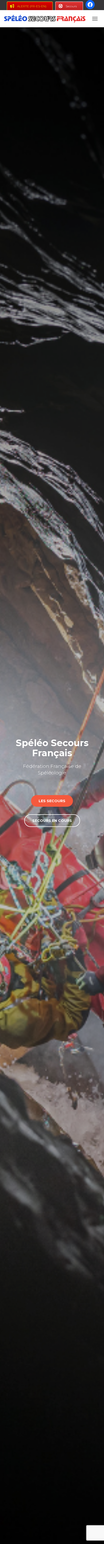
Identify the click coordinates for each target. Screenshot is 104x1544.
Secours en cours (52, 820)
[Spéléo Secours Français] (46, 19)
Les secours (52, 801)
